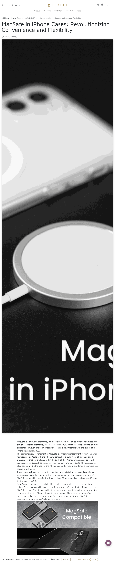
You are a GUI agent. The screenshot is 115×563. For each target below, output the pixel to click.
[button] (3, 5)
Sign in (109, 5)
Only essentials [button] (83, 559)
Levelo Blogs (16, 18)
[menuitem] (37, 11)
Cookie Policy (66, 559)
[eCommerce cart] (98, 5)
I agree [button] (94, 559)
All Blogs (5, 18)
